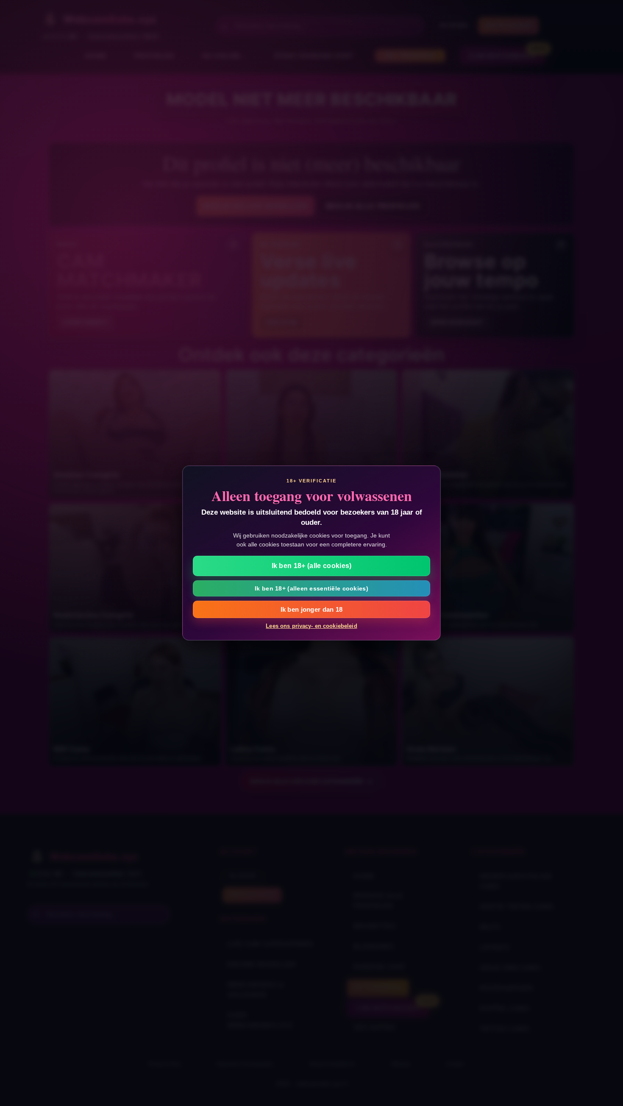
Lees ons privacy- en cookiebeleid (311, 626)
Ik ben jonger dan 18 (312, 609)
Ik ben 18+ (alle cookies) (312, 565)
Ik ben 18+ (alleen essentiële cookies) (311, 588)
